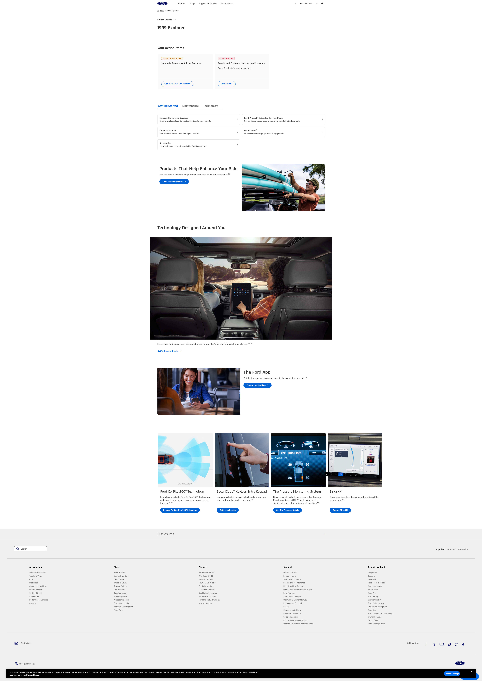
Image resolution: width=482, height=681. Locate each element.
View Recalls (226, 84)
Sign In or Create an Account (177, 84)
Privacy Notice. (33, 675)
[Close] (471, 673)
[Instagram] (449, 644)
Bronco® (451, 549)
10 (170, 502)
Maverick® (463, 549)
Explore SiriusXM (340, 510)
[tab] (169, 106)
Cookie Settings (452, 673)
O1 (229, 174)
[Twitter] (434, 644)
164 (305, 377)
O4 (318, 502)
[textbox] (30, 548)
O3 (172, 502)
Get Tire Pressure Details (287, 510)
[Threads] (456, 644)
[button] (155, 568)
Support (160, 10)
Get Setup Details (228, 510)
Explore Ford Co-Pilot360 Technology (180, 510)
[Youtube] (442, 644)
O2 (252, 343)
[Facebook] (426, 644)
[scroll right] (327, 474)
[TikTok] (463, 644)
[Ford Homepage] (460, 663)
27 (249, 343)
